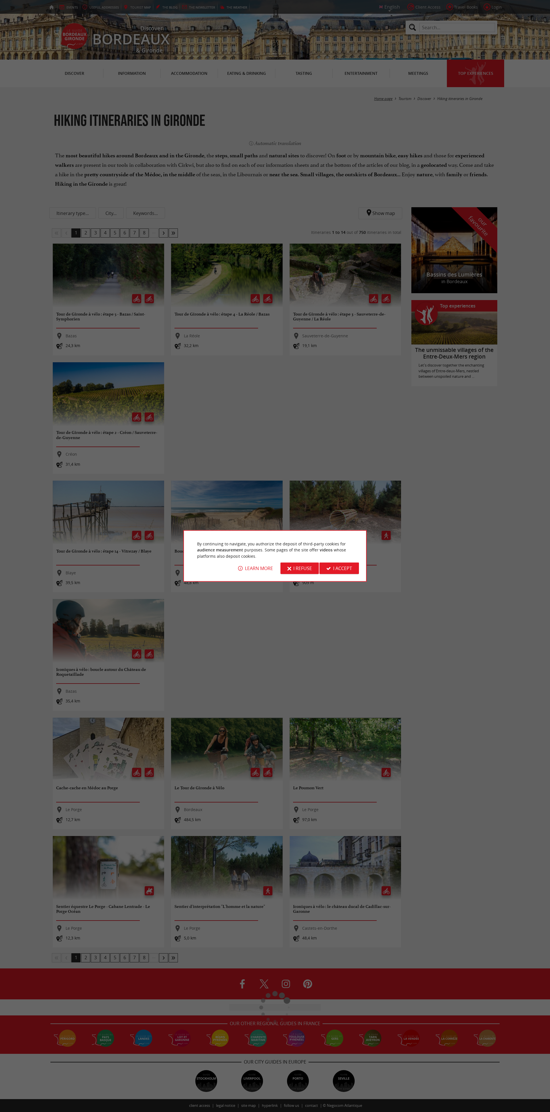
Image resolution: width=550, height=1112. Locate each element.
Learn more (259, 568)
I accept (342, 568)
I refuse (302, 568)
